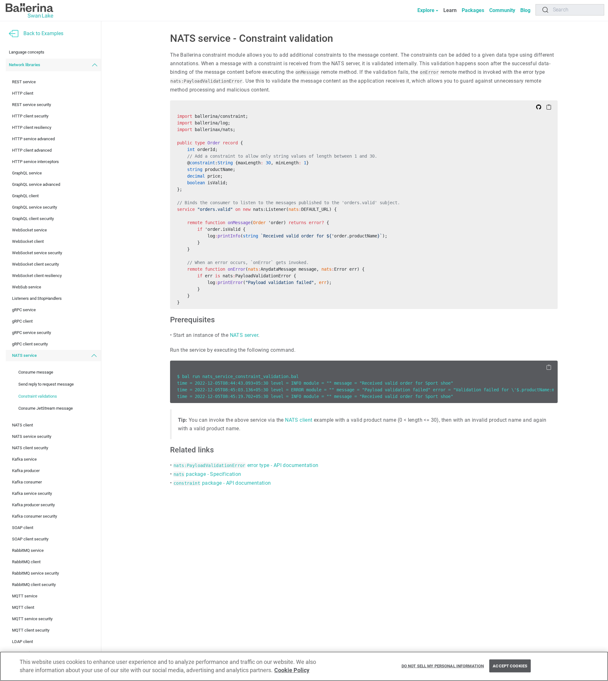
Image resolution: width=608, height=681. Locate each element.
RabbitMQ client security (34, 585)
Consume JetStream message (45, 408)
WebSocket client (28, 241)
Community (502, 10)
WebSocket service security (37, 253)
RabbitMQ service (28, 550)
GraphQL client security (33, 219)
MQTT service (24, 596)
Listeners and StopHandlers (37, 298)
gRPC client (22, 321)
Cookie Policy (291, 670)
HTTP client (22, 93)
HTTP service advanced (33, 139)
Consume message (35, 372)
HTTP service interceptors (35, 162)
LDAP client (22, 642)
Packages (473, 10)
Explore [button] (425, 10)
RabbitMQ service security (35, 573)
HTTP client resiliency (31, 127)
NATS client (22, 425)
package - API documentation (222, 483)
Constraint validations (37, 396)
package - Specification (207, 474)
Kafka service (24, 459)
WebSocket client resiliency (37, 276)
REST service (24, 82)
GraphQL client (25, 196)
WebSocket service (29, 230)
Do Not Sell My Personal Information (443, 665)
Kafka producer (26, 471)
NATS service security (31, 436)
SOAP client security (30, 539)
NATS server (244, 335)
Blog (525, 10)
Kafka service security (32, 493)
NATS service (24, 355)
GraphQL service (27, 173)
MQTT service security (32, 619)
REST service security (31, 105)
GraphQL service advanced (36, 184)
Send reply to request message (46, 384)
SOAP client (22, 528)
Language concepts (26, 52)
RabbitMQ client (26, 562)
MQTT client (23, 607)
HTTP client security (30, 116)
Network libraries (24, 65)
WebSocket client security (35, 264)
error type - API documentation (246, 465)
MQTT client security (30, 630)
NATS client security (30, 448)
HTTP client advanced (32, 150)
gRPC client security (30, 344)
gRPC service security (31, 333)
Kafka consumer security (34, 516)
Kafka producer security (33, 505)
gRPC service (24, 310)
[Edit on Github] (539, 106)
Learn (450, 10)
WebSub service (26, 287)
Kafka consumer (27, 482)
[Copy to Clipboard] (549, 106)
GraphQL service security (34, 207)
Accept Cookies (510, 665)
